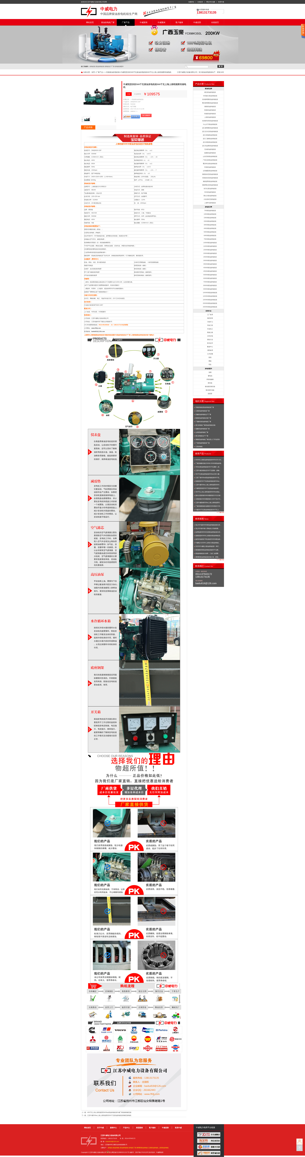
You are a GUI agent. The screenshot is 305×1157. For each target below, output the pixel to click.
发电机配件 (208, 368)
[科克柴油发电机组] (134, 1033)
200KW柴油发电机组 (210, 253)
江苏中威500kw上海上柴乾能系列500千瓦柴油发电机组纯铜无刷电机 (109, 1115)
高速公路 (210, 332)
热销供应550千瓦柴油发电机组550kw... (207, 481)
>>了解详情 (220, 512)
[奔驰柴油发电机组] (106, 1033)
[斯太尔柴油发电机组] (120, 1042)
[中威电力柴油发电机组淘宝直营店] (208, 1142)
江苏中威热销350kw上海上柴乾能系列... (208, 502)
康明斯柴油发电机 (142, 1148)
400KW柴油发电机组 (210, 267)
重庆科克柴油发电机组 (210, 163)
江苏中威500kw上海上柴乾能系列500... (207, 485)
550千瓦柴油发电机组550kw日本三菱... (207, 474)
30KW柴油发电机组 (210, 225)
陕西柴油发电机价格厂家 (203, 418)
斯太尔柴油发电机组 (210, 196)
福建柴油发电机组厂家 (202, 429)
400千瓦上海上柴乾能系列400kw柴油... (207, 492)
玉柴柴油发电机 (153, 1148)
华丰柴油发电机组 (210, 192)
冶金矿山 (210, 322)
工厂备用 (210, 314)
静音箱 (210, 383)
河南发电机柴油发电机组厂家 (204, 407)
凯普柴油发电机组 (210, 110)
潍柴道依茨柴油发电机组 (210, 174)
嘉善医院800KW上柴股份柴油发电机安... (208, 535)
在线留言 (200, 2)
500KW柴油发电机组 (210, 275)
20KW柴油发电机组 (210, 221)
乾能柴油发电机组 (113, 72)
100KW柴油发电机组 (210, 243)
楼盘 (210, 361)
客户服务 (179, 22)
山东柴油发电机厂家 (201, 432)
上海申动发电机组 (210, 203)
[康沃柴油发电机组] (120, 1051)
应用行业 (208, 311)
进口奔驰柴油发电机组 (210, 135)
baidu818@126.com (98, 331)
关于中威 (100, 1128)
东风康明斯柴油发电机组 (210, 99)
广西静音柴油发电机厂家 (203, 421)
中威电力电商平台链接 (205, 1127)
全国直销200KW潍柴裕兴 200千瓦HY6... (208, 499)
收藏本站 (191, 2)
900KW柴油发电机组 (210, 289)
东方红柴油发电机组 (210, 188)
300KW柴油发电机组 (210, 260)
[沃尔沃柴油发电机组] (120, 1033)
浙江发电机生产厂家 (201, 436)
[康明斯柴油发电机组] (92, 1033)
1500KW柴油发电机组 (210, 300)
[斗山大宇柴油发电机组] (148, 1033)
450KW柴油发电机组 (210, 271)
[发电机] (89, 17)
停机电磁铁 (210, 379)
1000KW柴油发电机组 (210, 292)
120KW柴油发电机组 (210, 246)
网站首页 (90, 22)
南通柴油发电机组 (210, 153)
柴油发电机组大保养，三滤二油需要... (207, 553)
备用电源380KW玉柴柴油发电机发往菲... (208, 532)
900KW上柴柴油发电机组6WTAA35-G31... (208, 460)
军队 (210, 364)
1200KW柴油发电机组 (210, 296)
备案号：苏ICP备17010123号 (139, 1152)
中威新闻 (143, 22)
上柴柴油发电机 (164, 1148)
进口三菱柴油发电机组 (210, 138)
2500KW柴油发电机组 (210, 307)
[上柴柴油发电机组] (175, 1033)
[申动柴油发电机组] (134, 1051)
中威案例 (161, 22)
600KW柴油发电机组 (210, 278)
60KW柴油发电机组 (210, 235)
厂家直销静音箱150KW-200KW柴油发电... (208, 463)
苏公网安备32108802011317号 (119, 1152)
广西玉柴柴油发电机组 (210, 160)
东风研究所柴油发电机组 (210, 121)
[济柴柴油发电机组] (134, 1042)
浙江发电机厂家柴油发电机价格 (205, 425)
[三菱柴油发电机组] (92, 1042)
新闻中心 (113, 1128)
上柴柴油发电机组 (210, 117)
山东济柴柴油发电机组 (210, 156)
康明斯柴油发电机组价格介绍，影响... (207, 557)
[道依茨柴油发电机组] (106, 1051)
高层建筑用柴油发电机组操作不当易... (207, 550)
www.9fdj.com (96, 328)
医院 (210, 357)
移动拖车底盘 (210, 390)
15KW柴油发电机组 (210, 218)
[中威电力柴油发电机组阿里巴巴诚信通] (208, 1155)
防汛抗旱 (210, 343)
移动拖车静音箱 (210, 386)
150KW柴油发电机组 (210, 250)
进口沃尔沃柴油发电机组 (210, 131)
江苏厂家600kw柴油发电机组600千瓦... (207, 477)
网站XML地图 (210, 2)
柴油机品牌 (208, 88)
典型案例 (139, 1128)
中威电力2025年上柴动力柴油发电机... (207, 543)
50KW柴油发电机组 (210, 232)
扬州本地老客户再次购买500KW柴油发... (208, 539)
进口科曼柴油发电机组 (210, 142)
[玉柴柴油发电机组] (92, 1051)
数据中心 (210, 347)
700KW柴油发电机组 (210, 282)
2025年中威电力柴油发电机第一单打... (207, 546)
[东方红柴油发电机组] (161, 1051)
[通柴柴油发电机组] (161, 1042)
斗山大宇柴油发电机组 (210, 124)
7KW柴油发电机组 (210, 210)
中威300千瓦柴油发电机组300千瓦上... (207, 510)
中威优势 (197, 22)
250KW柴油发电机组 (210, 257)
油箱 (210, 372)
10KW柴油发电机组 (210, 214)
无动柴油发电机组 (210, 149)
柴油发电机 (116, 1148)
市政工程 (210, 325)
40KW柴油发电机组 (210, 228)
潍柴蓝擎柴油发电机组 (210, 181)
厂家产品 (126, 22)
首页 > (94, 72)
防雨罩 (210, 394)
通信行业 (210, 339)
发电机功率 (208, 207)
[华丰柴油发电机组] (175, 1042)
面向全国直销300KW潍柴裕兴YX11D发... (208, 495)
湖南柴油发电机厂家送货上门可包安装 (207, 439)
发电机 (110, 1148)
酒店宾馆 (210, 318)
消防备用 (210, 350)
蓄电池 (210, 376)
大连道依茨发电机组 (210, 199)
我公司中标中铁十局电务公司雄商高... (207, 528)
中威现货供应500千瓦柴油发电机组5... (207, 488)
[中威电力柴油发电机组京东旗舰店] (208, 1136)
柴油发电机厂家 (107, 22)
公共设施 (210, 354)
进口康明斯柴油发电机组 (210, 128)
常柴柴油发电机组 (210, 167)
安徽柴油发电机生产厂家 (203, 414)
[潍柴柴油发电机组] (106, 1042)
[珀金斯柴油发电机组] (161, 1033)
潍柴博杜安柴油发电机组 (210, 185)
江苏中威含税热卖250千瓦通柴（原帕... (207, 470)
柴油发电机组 (124, 1148)
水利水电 (210, 336)
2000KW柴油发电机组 (210, 303)
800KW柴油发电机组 (210, 285)
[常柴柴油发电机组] (148, 1051)
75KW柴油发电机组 (210, 239)
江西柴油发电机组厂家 (202, 411)
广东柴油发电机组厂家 (202, 443)
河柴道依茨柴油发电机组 (210, 178)
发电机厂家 (132, 1148)
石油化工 (210, 329)
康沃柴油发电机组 (210, 92)
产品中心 (126, 1128)
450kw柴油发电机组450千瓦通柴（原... (207, 467)
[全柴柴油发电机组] (175, 1051)
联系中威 (221, 2)
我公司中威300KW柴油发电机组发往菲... (208, 525)
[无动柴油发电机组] (148, 1042)
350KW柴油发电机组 (210, 264)
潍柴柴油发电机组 (210, 106)
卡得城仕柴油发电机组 (210, 96)
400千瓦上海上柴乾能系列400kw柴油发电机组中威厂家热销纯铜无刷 (109, 1112)
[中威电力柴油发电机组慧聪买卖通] (208, 1149)
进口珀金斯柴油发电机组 (210, 146)
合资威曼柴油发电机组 (210, 171)
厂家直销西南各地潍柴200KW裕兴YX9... (208, 506)
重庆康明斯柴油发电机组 (210, 103)
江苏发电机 (199, 446)
